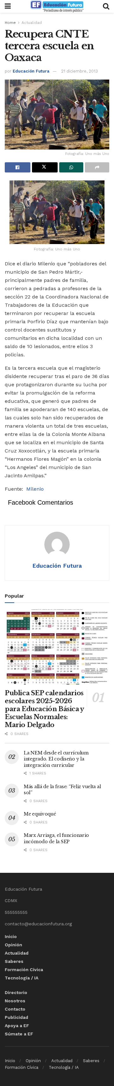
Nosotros (15, 1000)
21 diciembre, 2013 (79, 71)
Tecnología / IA (21, 977)
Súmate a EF (19, 1033)
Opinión (13, 944)
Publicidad (16, 1017)
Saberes (14, 961)
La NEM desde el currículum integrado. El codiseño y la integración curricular (56, 759)
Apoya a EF (17, 1025)
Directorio (16, 992)
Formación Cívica (24, 969)
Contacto (15, 1009)
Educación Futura (31, 71)
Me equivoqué (40, 814)
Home (10, 22)
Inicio (11, 936)
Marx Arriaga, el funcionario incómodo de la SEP (56, 838)
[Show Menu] (8, 6)
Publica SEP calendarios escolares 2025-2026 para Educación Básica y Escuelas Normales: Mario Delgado (44, 709)
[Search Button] (106, 6)
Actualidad (32, 22)
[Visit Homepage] (57, 6)
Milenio (35, 489)
